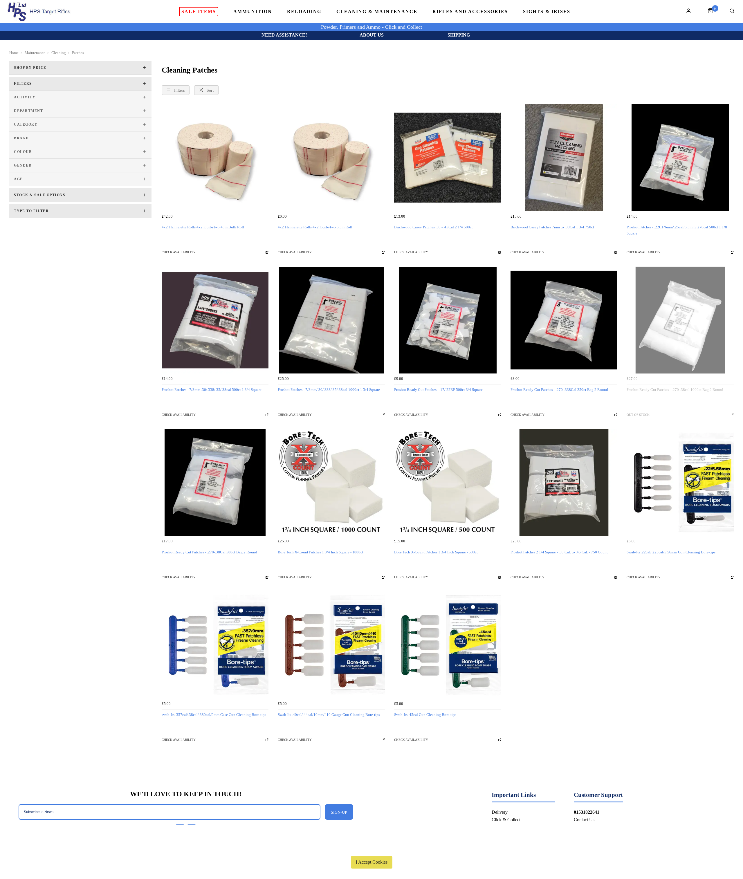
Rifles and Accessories (470, 11)
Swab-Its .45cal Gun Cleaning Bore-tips (425, 714)
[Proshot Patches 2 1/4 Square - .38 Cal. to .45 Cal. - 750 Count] (564, 482)
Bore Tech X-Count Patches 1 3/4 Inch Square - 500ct (436, 552)
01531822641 (586, 812)
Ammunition (252, 11)
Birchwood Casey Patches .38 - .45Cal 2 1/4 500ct (433, 227)
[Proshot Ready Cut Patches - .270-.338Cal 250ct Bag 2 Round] (564, 320)
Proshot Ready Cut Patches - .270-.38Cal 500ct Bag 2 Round (209, 552)
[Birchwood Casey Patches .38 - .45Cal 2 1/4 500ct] (447, 157)
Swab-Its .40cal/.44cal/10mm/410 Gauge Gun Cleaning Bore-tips (329, 714)
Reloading (304, 11)
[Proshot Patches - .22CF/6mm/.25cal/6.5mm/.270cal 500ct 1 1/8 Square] (680, 157)
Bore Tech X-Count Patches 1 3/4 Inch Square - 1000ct (320, 552)
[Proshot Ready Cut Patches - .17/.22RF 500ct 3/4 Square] (447, 320)
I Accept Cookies (371, 862)
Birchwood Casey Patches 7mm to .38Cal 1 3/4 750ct (552, 227)
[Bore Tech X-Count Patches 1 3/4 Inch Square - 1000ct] (331, 482)
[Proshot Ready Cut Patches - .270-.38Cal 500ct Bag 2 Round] (215, 482)
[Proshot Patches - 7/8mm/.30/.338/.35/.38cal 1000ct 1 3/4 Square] (331, 320)
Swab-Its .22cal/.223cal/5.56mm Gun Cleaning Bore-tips (671, 552)
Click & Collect (506, 819)
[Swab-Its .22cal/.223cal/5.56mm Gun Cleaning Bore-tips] (680, 482)
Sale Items (198, 11)
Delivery (500, 812)
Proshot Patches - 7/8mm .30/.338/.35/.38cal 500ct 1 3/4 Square (212, 389)
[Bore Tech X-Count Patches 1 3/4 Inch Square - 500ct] (447, 482)
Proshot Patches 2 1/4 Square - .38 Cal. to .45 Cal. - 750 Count (559, 552)
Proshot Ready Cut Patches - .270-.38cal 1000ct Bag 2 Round (675, 389)
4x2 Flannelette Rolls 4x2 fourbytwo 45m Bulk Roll (203, 227)
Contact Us (584, 819)
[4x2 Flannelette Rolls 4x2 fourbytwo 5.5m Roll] (331, 157)
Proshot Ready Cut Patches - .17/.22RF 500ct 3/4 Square (438, 389)
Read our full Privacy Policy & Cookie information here (371, 848)
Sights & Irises (546, 11)
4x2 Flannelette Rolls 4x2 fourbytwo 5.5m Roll (315, 227)
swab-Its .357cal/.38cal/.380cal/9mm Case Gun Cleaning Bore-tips (214, 714)
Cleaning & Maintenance (376, 11)
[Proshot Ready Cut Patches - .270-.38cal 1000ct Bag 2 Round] (680, 320)
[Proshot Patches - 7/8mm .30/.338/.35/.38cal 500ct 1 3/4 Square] (215, 320)
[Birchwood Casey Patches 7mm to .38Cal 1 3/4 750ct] (564, 157)
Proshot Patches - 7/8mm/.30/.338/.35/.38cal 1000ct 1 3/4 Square (329, 389)
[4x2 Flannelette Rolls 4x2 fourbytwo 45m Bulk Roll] (215, 157)
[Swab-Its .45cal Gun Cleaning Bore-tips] (447, 644)
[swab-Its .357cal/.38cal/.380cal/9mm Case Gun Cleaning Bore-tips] (215, 644)
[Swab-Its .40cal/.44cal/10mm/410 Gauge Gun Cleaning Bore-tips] (331, 644)
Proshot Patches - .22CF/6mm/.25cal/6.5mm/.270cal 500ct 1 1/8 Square (677, 230)
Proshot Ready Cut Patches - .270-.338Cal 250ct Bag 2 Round (559, 389)
